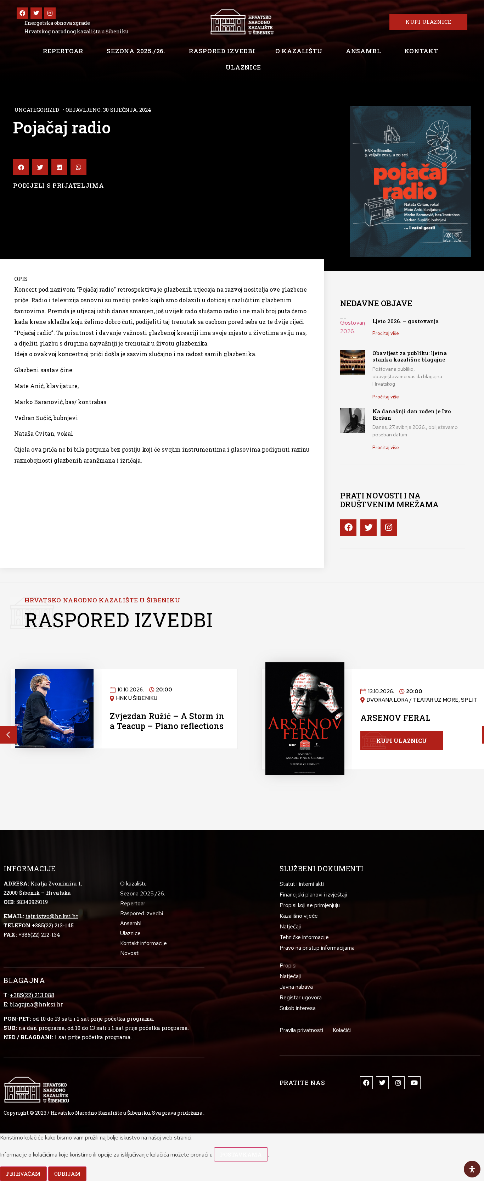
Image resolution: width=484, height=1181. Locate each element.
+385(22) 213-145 (53, 925)
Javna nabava (296, 986)
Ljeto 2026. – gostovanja (405, 321)
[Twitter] (36, 13)
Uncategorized (36, 109)
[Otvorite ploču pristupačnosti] (472, 1169)
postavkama (241, 1154)
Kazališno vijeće (299, 916)
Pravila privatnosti (301, 1030)
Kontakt (421, 51)
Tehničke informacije (304, 937)
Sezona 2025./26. (136, 51)
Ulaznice (243, 67)
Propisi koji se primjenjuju (310, 905)
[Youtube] (414, 1082)
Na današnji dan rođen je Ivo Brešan (411, 414)
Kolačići (342, 1030)
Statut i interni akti (302, 884)
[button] (21, 167)
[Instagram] (50, 13)
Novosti (130, 953)
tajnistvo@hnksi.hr (52, 916)
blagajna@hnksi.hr (36, 1004)
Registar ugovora (301, 997)
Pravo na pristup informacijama (317, 947)
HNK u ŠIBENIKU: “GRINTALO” (145, 721)
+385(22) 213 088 (32, 995)
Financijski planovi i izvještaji (313, 894)
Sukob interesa (298, 1008)
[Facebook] (22, 13)
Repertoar (63, 51)
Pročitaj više (385, 333)
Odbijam (67, 1173)
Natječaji (290, 926)
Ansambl (363, 51)
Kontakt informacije (143, 943)
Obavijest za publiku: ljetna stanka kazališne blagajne (409, 356)
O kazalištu (298, 51)
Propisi (288, 965)
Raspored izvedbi (222, 51)
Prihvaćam (23, 1173)
